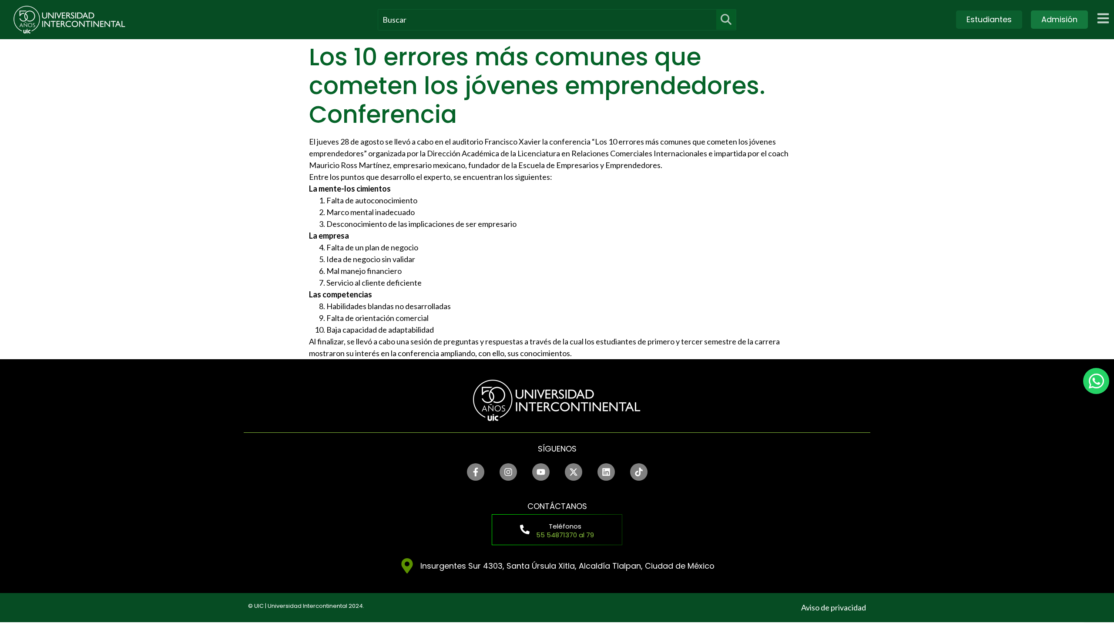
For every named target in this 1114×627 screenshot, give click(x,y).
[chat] (1096, 381)
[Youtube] (541, 472)
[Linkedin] (606, 472)
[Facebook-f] (475, 472)
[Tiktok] (639, 472)
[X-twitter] (573, 472)
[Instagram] (508, 472)
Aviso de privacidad (833, 607)
